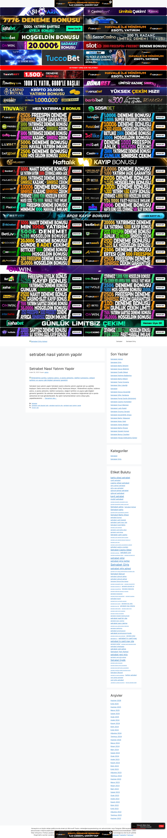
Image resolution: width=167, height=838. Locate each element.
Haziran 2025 (116, 707)
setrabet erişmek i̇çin (129, 555)
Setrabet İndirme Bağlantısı (121, 376)
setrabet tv (114, 638)
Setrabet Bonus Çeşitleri (120, 434)
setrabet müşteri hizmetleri (117, 613)
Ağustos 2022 (116, 812)
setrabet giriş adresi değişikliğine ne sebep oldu (123, 571)
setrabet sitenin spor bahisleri (118, 636)
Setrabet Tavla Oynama (120, 382)
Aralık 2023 (115, 759)
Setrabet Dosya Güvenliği (120, 392)
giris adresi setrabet (118, 486)
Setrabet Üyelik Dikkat (119, 372)
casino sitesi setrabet (120, 483)
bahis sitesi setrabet (120, 477)
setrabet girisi (117, 558)
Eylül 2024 (115, 730)
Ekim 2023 (115, 766)
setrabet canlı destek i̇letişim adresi (119, 537)
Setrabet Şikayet (117, 673)
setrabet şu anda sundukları (117, 675)
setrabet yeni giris (119, 654)
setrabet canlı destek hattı (40, 405)
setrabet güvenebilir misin (117, 584)
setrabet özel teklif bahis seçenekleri (120, 668)
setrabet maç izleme (127, 606)
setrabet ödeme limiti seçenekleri (119, 665)
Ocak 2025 (115, 717)
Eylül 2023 (115, 769)
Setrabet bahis (117, 510)
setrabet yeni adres (118, 649)
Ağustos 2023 (116, 773)
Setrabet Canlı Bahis (118, 525)
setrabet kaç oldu (127, 603)
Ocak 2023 (115, 795)
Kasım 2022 (115, 802)
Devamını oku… (51, 398)
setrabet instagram (116, 594)
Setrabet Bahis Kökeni (119, 379)
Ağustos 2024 (116, 733)
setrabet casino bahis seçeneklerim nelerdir (121, 544)
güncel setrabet (117, 493)
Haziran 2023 (116, 779)
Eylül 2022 (115, 809)
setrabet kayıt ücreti (116, 603)
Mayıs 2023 (115, 782)
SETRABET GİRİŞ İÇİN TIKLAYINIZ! (83, 68)
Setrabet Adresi (117, 359)
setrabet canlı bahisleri (116, 527)
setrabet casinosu (115, 552)
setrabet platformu (116, 628)
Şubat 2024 (115, 753)
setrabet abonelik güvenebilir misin (119, 502)
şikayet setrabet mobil (131, 682)
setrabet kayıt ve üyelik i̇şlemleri (119, 601)
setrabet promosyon (118, 631)
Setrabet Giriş (131, 341)
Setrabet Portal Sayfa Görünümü (123, 398)
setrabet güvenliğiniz (116, 589)
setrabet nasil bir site (56, 405)
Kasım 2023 (115, 763)
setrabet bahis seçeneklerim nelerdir (120, 512)
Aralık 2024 (115, 720)
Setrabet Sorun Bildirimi (120, 369)
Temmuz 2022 (116, 815)
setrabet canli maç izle (119, 522)
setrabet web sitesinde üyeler (128, 644)
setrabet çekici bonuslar (116, 663)
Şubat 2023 (115, 792)
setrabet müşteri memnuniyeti (120, 616)
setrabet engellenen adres (117, 555)
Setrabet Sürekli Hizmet (120, 431)
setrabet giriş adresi (121, 568)
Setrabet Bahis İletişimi (119, 366)
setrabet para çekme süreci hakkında (120, 626)
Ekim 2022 (115, 805)
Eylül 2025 (115, 704)
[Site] (41, 117)
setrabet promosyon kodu (121, 633)
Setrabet (119, 341)
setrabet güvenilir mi (116, 586)
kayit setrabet (117, 496)
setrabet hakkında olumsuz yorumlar (119, 591)
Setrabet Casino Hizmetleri (121, 402)
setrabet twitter (115, 644)
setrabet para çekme (119, 623)
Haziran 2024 (116, 740)
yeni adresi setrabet (117, 677)
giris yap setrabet (117, 488)
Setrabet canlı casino (119, 535)
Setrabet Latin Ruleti (119, 408)
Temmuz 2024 (116, 737)
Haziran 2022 (116, 818)
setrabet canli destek (118, 520)
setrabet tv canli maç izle (122, 641)
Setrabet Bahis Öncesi (119, 428)
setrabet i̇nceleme (130, 596)
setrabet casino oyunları (119, 547)
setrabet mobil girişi (127, 608)
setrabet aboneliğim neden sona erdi (120, 504)
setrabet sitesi (130, 636)
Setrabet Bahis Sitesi (120, 515)
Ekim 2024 (115, 727)
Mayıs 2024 (115, 743)
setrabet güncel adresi (119, 579)
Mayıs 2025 (115, 710)
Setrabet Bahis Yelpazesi (120, 418)
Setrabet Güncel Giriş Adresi (119, 581)
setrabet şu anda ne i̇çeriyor (118, 682)
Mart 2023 (115, 789)
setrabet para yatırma (117, 621)
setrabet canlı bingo (117, 532)
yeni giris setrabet (117, 680)
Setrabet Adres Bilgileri (119, 425)
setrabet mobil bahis (116, 608)
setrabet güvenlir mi (128, 586)
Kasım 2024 (115, 723)
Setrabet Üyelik (118, 660)
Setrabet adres (117, 507)
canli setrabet (116, 480)
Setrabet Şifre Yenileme (120, 395)
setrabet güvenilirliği (129, 584)
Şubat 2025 (115, 714)
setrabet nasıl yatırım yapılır (72, 405)
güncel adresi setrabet (119, 491)
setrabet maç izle (115, 606)
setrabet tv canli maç (127, 638)
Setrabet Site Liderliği (119, 385)
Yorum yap (35, 407)
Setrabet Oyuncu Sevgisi (120, 412)
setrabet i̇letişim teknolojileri (118, 596)
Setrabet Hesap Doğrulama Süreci (124, 438)
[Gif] (83, 162)
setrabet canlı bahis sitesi (119, 530)
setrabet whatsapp (117, 646)
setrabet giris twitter (120, 561)
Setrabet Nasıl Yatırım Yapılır (51, 369)
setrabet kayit (116, 599)
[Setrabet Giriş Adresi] (38, 341)
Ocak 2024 (115, 756)
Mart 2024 (115, 750)
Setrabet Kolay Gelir (118, 421)
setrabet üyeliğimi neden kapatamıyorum (121, 670)
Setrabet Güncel (118, 574)
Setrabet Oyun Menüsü (120, 405)
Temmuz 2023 (116, 776)
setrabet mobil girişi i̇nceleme (118, 611)
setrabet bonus (116, 517)
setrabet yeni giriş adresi (118, 657)
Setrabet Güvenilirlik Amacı (121, 415)
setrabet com (125, 553)
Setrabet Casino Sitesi (121, 550)
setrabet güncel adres (119, 576)
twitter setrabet (131, 675)
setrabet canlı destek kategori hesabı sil (120, 540)
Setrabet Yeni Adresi (119, 652)
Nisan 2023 (115, 786)
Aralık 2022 (115, 799)
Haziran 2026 (116, 700)
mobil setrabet (117, 499)
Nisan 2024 (115, 746)
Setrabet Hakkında (128, 589)
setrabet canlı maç (115, 542)
